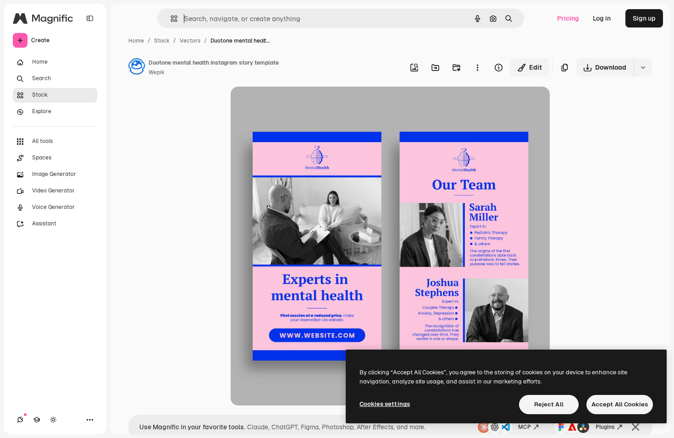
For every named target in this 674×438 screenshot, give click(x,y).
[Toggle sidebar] (90, 18)
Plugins (605, 427)
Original (289, 104)
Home (136, 40)
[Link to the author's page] (136, 67)
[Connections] (20, 419)
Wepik (157, 72)
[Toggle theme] (53, 419)
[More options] (477, 67)
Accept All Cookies (619, 404)
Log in (602, 18)
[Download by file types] (643, 67)
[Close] (635, 427)
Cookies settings (384, 404)
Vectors (190, 40)
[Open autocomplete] (170, 18)
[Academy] (36, 419)
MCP (524, 427)
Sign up (644, 18)
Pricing (568, 18)
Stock (162, 40)
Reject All (549, 404)
